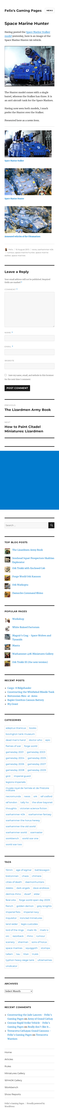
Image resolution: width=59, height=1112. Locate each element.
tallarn (9, 954)
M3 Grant (12, 704)
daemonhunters (34, 882)
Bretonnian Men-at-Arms (22, 696)
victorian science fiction (33, 808)
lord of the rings (15, 930)
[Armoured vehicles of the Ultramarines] (28, 219)
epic (47, 740)
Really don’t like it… (39, 1026)
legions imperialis (16, 782)
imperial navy (31, 912)
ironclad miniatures (31, 918)
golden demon (25, 906)
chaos (25, 876)
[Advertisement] (29, 480)
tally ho (24, 802)
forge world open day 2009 (34, 900)
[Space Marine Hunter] (28, 181)
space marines (18, 255)
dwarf (27, 894)
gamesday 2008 (15, 770)
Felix (11, 249)
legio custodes (29, 924)
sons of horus (39, 942)
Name (9, 332)
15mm (9, 870)
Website (9, 360)
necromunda (13, 796)
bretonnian (12, 876)
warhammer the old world (21, 826)
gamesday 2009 (36, 770)
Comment (11, 289)
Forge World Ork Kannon (26, 576)
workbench (12, 838)
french (9, 906)
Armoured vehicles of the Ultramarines (22, 236)
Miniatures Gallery (15, 1073)
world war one (30, 838)
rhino (30, 936)
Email (9, 346)
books (32, 728)
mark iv (44, 930)
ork (35, 796)
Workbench (11, 1087)
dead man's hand (16, 740)
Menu (50, 10)
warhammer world (16, 832)
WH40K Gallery (13, 1080)
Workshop (18, 618)
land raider (12, 924)
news (34, 249)
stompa (45, 948)
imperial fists (13, 912)
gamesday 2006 (15, 764)
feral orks (11, 900)
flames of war (13, 746)
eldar (37, 894)
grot (8, 776)
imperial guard (22, 776)
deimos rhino (13, 894)
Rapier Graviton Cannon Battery (25, 700)
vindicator (11, 966)
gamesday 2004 (15, 758)
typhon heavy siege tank (20, 960)
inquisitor (11, 918)
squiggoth (32, 948)
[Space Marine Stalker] (28, 143)
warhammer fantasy (39, 814)
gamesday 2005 (37, 758)
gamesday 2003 (36, 752)
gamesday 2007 (36, 764)
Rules (8, 1066)
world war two (14, 844)
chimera (36, 876)
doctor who (35, 740)
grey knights (44, 906)
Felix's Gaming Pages (23, 11)
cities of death (14, 882)
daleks (9, 888)
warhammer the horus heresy (23, 820)
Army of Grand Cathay (40, 1018)
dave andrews (41, 888)
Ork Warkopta (20, 584)
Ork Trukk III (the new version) (30, 662)
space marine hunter (25, 252)
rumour (10, 252)
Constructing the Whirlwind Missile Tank (30, 692)
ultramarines (45, 960)
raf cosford (46, 796)
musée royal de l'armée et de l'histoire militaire (27, 789)
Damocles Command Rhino (27, 593)
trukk (35, 954)
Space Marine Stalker (14, 161)
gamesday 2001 (15, 752)
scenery (10, 942)
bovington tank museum (20, 734)
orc (7, 936)
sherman (23, 942)
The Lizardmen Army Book (27, 549)
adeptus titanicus (16, 728)
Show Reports (13, 1094)
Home (8, 1052)
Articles (9, 1059)
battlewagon (42, 870)
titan (26, 954)
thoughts (11, 808)
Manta (16, 645)
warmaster (36, 832)
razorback (18, 936)
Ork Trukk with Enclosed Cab (28, 568)
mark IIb (32, 930)
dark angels (23, 888)
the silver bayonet (42, 802)
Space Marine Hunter (14, 198)
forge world (30, 746)
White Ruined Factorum (25, 627)
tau (18, 954)
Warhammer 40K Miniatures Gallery (32, 653)
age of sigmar (24, 870)
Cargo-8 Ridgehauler (19, 688)
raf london (11, 802)
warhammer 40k (45, 249)
